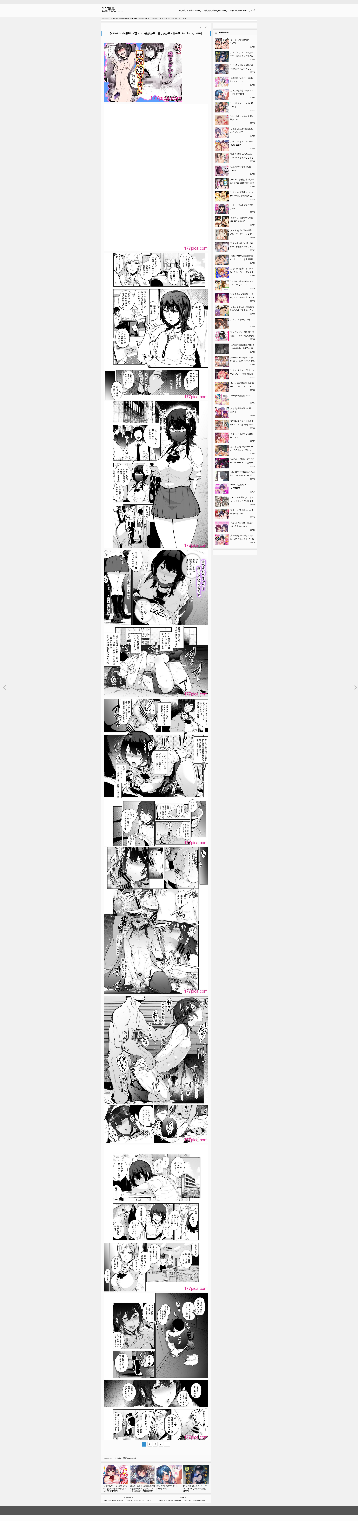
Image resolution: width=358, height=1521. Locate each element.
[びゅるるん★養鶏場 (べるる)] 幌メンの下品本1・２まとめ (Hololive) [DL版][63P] (242, 297)
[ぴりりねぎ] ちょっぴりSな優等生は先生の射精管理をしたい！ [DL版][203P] (115, 1488)
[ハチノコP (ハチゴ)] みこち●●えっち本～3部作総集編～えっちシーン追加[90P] (242, 373)
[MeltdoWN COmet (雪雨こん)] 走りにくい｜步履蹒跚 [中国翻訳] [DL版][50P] (242, 259)
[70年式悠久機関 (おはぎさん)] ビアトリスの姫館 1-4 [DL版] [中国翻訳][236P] (242, 500)
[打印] (201, 27)
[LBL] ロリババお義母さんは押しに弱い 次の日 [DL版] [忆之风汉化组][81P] (242, 475)
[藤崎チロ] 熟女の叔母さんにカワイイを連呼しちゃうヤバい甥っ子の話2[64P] (241, 157)
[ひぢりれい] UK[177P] (240, 319)
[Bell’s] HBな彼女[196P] (240, 396)
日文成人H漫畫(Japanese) (215, 10)
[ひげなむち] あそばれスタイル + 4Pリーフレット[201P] (241, 284)
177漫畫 (108, 8)
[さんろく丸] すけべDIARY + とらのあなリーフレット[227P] (241, 450)
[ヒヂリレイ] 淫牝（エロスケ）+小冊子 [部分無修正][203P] (241, 195)
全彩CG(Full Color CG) (240, 10)
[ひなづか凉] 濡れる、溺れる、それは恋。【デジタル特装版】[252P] (241, 272)
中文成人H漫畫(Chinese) (190, 10)
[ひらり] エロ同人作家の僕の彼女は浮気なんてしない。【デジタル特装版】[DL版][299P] (142, 1488)
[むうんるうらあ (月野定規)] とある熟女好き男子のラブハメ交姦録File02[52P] (242, 310)
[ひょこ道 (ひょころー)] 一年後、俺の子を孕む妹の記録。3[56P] (195, 1488)
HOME (106, 18)
